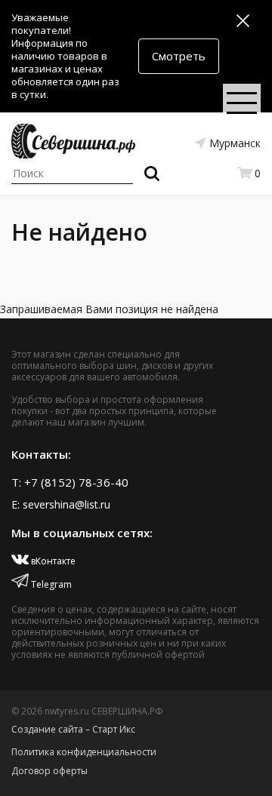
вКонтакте (52, 561)
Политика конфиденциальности (83, 752)
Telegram (50, 584)
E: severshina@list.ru (60, 504)
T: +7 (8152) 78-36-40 (69, 482)
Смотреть (179, 55)
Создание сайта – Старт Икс (73, 729)
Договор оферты (49, 770)
